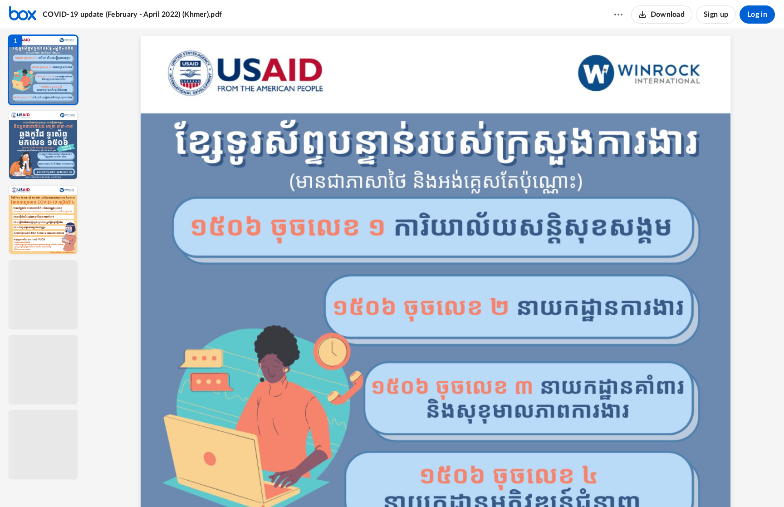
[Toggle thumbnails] (352, 484)
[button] (43, 70)
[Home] (22, 14)
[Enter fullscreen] (519, 484)
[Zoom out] (436, 484)
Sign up (716, 14)
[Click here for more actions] (618, 14)
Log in (757, 14)
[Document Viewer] (435, 268)
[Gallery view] (502, 484)
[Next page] (417, 484)
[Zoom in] (467, 484)
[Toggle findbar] (368, 484)
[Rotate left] (485, 484)
